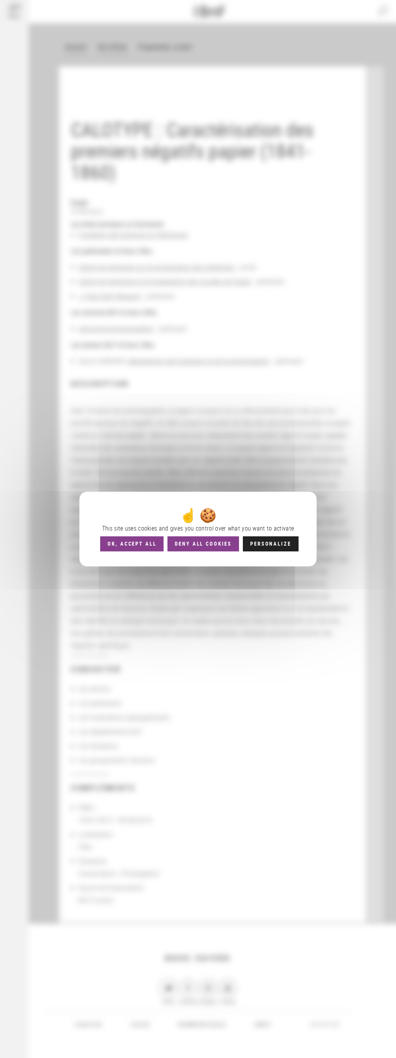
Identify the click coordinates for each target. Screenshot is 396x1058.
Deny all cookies (203, 543)
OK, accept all (132, 543)
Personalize (270, 543)
